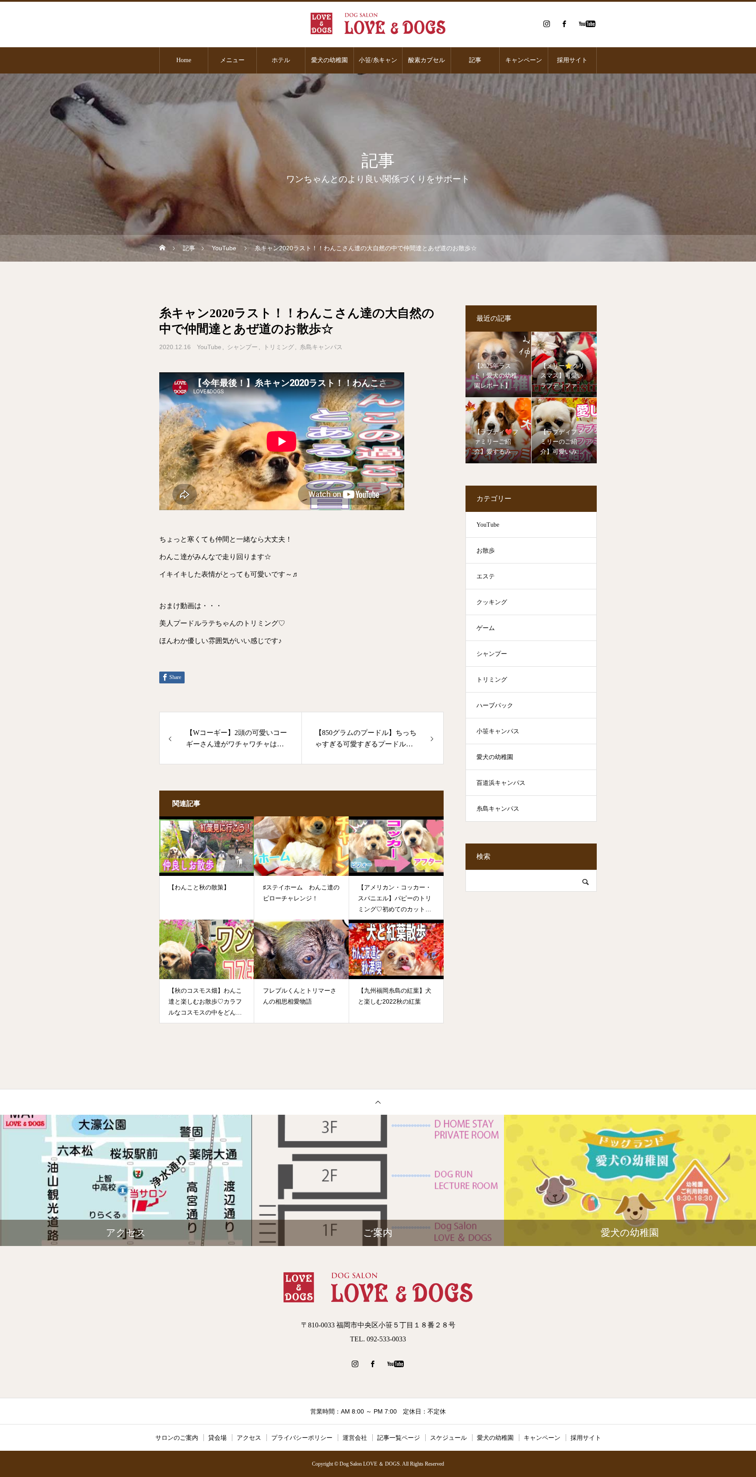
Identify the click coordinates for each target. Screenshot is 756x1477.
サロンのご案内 (176, 1437)
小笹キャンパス (497, 731)
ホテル (281, 60)
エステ (485, 576)
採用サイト (572, 60)
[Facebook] (564, 23)
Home (183, 60)
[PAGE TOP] (378, 1102)
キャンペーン (523, 60)
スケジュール (448, 1437)
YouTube (209, 346)
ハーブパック (494, 705)
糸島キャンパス (321, 346)
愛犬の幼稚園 (329, 60)
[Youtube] (587, 23)
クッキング (491, 602)
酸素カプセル (426, 60)
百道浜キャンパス (500, 783)
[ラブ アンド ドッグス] (378, 24)
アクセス (249, 1437)
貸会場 (217, 1437)
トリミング (278, 346)
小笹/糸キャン (378, 60)
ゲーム (485, 628)
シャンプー (242, 346)
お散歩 (485, 550)
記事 (475, 60)
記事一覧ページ (398, 1437)
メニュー (232, 60)
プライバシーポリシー (301, 1437)
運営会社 (355, 1437)
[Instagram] (546, 23)
